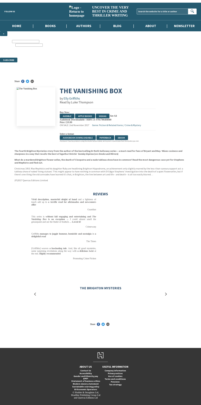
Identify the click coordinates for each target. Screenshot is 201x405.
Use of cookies (115, 376)
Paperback (105, 137)
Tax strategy (115, 384)
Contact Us (85, 370)
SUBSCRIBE (8, 60)
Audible (67, 116)
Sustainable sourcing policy (85, 386)
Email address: (7, 45)
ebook (121, 137)
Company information (115, 370)
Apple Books (85, 116)
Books (50, 26)
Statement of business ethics (85, 381)
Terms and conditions (115, 379)
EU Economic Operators (85, 389)
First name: (5, 41)
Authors (83, 26)
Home (16, 26)
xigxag (102, 116)
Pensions (115, 381)
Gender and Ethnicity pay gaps (86, 377)
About (150, 26)
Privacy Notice (100, 53)
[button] (35, 294)
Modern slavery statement (86, 383)
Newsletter (184, 26)
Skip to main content (9, 1)
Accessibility (86, 373)
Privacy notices (115, 373)
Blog (117, 26)
